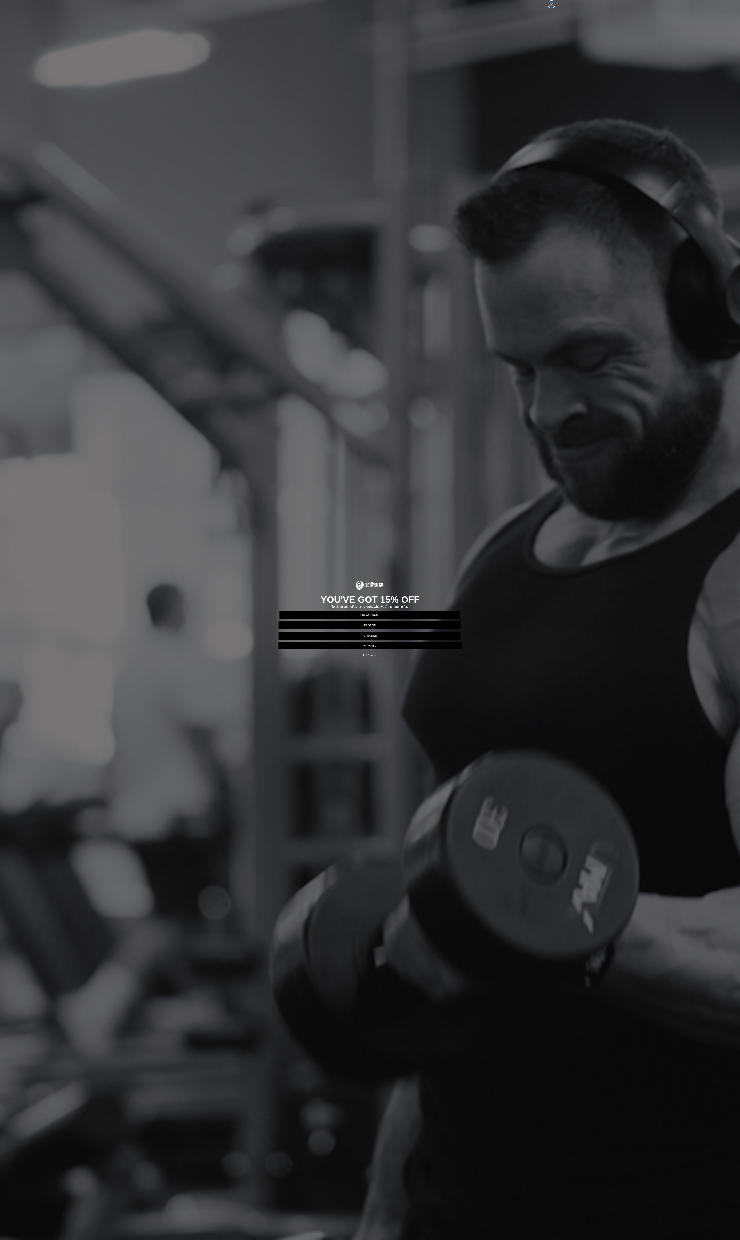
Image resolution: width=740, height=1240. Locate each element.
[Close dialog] (551, 4)
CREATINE (370, 635)
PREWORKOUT (370, 614)
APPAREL (370, 645)
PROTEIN (370, 625)
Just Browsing (370, 655)
